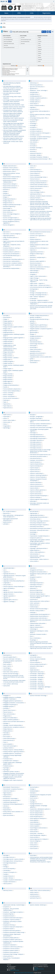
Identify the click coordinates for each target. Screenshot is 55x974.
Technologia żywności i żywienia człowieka (14, 859)
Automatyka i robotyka (36, 155)
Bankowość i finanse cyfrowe (10, 167)
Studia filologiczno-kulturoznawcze (39, 827)
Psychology (6, 769)
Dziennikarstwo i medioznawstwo (12, 261)
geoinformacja (34, 330)
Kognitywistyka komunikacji (37, 515)
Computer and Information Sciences (39, 186)
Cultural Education (35, 190)
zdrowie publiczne (8, 956)
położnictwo (6, 734)
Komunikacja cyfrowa (36, 519)
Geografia (33, 323)
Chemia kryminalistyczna (36, 171)
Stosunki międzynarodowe (37, 812)
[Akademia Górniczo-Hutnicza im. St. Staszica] (14, 68)
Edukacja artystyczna (35, 239)
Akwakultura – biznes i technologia (39, 90)
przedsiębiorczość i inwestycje (11, 760)
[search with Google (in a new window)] (48, 32)
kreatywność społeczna (36, 537)
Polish (39, 55)
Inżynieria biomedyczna (36, 466)
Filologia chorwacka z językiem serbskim (13, 326)
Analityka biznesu (35, 94)
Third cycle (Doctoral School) (9, 47)
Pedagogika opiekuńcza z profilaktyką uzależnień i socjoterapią (12, 698)
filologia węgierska (8, 381)
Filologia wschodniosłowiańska (11, 385)
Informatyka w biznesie (36, 447)
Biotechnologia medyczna (10, 210)
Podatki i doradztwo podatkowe (11, 719)
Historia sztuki (7, 422)
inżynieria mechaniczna (36, 484)
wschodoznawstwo (35, 896)
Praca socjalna (7, 736)
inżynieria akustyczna (36, 462)
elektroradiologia (34, 270)
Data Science (7, 232)
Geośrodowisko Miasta (36, 342)
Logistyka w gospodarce (9, 596)
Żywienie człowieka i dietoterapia (38, 905)
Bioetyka (6, 191)
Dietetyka (6, 239)
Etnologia (33, 291)
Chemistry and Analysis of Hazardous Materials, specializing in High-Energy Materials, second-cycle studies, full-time (40, 203)
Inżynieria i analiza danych (37, 473)
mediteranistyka (34, 606)
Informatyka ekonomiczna (37, 434)
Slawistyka (33, 792)
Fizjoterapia (6, 400)
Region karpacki (7, 792)
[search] (27, 32)
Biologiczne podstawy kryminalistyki (12, 204)
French (39, 45)
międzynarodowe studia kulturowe (39, 618)
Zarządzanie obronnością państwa (12, 930)
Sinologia (33, 789)
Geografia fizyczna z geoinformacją (39, 325)
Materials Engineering (36, 586)
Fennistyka (6, 315)
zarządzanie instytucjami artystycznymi (13, 926)
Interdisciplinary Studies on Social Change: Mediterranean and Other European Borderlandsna (40, 451)
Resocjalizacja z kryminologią (10, 798)
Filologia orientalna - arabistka (11, 357)
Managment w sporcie (36, 577)
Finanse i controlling (8, 392)
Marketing (33, 579)
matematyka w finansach (36, 584)
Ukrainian (40, 59)
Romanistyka (7, 808)
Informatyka (34, 432)
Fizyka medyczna (8, 406)
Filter (44, 32)
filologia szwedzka (8, 377)
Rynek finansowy (8, 813)
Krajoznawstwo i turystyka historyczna (40, 536)
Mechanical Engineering (36, 590)
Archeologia (34, 125)
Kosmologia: (33, 534)
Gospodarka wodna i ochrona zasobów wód (41, 357)
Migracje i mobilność (35, 625)
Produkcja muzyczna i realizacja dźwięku (13, 749)
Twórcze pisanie (7, 883)
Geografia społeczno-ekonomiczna (39, 326)
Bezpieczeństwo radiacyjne (10, 184)
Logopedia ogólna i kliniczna (10, 599)
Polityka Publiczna (8, 729)
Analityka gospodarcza (36, 96)
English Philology (34, 278)
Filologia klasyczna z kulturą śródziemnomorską (10, 349)
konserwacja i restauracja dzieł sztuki (39, 530)
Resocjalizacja (7, 796)
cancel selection (48, 17)
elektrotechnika (34, 272)
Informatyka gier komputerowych (38, 438)
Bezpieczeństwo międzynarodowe (12, 176)
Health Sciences (7, 414)
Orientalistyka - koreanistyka (37, 685)
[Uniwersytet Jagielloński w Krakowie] (14, 74)
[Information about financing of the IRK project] (10, 1)
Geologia (33, 334)
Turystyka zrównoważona (10, 881)
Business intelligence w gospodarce (12, 219)
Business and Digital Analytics (11, 217)
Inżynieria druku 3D (35, 469)
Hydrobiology (7, 427)
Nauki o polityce (7, 664)
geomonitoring (34, 340)
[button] (1, 1)
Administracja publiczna (36, 84)
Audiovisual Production (36, 153)
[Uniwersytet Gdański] (14, 72)
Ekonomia (33, 259)
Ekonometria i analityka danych (38, 257)
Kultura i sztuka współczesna (37, 552)
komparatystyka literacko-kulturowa (39, 517)
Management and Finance (37, 570)
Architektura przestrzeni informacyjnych (40, 133)
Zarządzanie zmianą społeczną (11, 952)
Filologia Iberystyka (8, 341)
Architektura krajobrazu (36, 131)
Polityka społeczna (8, 731)
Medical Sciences (35, 605)
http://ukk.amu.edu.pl (15, 970)
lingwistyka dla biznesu (9, 573)
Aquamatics (33, 121)
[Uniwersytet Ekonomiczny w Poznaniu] (14, 71)
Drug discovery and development (11, 253)
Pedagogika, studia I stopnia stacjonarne (13, 780)
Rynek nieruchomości (9, 815)
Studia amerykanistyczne (36, 816)
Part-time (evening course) (26, 39)
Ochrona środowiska (36, 662)
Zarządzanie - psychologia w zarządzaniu (13, 912)
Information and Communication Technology (41, 427)
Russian (39, 57)
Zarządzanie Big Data (9, 914)
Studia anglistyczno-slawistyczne (38, 818)
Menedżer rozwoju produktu (37, 610)
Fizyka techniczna (8, 407)
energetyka (33, 274)
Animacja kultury (34, 109)
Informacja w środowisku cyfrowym (39, 425)
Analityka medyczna (35, 100)
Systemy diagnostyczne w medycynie (39, 839)
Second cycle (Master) (8, 41)
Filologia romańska (8, 363)
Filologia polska (7, 359)
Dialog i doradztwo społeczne (11, 237)
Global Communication (36, 349)
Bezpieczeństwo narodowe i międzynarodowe (10, 181)
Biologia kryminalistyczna (10, 199)
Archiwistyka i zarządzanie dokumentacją (40, 136)
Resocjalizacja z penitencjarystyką (12, 800)
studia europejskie (35, 826)
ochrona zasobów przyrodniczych (38, 664)
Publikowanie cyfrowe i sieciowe (11, 771)
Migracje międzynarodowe (37, 627)
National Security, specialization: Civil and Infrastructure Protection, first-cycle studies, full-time (13, 677)
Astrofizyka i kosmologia (36, 147)
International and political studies (39, 456)
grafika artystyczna (35, 360)
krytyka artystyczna (35, 550)
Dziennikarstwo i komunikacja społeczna (13, 259)
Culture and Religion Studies (37, 192)
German (39, 53)
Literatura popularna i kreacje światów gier (14, 586)
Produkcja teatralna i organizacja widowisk (14, 751)
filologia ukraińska (8, 379)
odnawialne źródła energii (37, 666)
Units (31, 13)
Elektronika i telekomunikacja (37, 268)
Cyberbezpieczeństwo (36, 194)
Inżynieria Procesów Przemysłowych (39, 495)
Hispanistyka (7, 416)
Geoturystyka (34, 345)
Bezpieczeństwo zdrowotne (10, 187)
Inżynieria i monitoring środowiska (39, 475)
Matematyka (34, 581)
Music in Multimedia (35, 638)
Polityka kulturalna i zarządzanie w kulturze (14, 727)
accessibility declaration (39, 968)
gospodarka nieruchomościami (38, 353)
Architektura (33, 127)
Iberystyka (33, 414)
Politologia (6, 723)
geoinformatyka (34, 332)
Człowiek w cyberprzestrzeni (37, 199)
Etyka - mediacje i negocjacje (37, 296)
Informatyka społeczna (36, 442)
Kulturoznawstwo (35, 554)
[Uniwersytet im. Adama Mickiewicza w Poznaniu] (14, 73)
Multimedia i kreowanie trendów (38, 634)
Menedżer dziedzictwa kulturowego (39, 608)
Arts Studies (33, 145)
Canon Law (33, 165)
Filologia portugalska (8, 361)
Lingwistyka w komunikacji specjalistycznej (14, 581)
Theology (6, 866)
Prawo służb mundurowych (10, 746)
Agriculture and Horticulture (37, 86)
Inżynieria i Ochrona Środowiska (38, 477)
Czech (39, 43)
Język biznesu (7, 513)
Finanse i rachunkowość (10, 396)
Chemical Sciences (35, 179)
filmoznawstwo (7, 317)
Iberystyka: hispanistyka (36, 418)
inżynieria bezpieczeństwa (37, 464)
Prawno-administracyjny (9, 738)
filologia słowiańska (8, 375)
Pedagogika (7, 695)
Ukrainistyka (33, 855)
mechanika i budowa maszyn (37, 594)
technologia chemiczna (9, 857)
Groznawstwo (34, 362)
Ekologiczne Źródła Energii (37, 253)
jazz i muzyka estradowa (9, 511)
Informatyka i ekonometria (37, 440)
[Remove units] (27, 70)
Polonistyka (6, 732)
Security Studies (34, 787)
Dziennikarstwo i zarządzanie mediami (13, 263)
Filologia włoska (8, 383)
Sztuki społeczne (34, 846)
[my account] (53, 1)
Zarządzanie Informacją (9, 925)
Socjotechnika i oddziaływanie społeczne (40, 809)
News (6, 13)
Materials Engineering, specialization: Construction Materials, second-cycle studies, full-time (41, 643)
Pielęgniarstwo (7, 716)
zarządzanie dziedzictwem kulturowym (13, 917)
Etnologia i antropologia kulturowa (39, 292)
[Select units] (27, 68)
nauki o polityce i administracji (10, 684)
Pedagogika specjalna (9, 706)
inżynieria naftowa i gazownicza (38, 490)
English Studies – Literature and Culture (40, 285)
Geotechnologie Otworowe (37, 343)
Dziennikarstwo (7, 257)
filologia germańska (8, 332)
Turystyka (6, 874)
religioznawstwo (7, 794)
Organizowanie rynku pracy (37, 671)
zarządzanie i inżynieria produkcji (12, 919)
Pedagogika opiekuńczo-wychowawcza (13, 700)
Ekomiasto (33, 255)
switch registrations (39, 17)
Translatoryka (7, 870)
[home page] (1, 23)
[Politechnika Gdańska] (14, 70)
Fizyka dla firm (7, 404)
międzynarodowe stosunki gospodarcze (40, 614)
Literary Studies (8, 584)
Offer (19, 13)
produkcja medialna (8, 748)
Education (33, 237)
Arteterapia (33, 144)
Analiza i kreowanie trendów (37, 105)
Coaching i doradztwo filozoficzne (38, 182)
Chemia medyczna (35, 173)
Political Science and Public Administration (14, 721)
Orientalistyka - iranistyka (37, 681)
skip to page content (0, 0)
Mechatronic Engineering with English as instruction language (40, 596)
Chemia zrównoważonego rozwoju (39, 177)
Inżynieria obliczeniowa (36, 493)
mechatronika (34, 599)
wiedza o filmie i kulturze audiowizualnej (40, 890)
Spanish (39, 47)
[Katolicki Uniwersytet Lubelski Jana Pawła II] (14, 69)
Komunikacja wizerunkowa (37, 526)
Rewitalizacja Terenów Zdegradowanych (13, 804)
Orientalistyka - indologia (36, 679)
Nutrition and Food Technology (11, 673)
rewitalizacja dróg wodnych (10, 802)
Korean (39, 51)
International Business (36, 458)
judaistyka (6, 524)
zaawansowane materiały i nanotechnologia (14, 905)
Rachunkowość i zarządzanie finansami (13, 789)
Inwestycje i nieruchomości (37, 460)
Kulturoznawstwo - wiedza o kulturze (39, 559)
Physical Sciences (8, 712)
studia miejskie (34, 829)
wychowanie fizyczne (35, 898)
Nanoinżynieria (7, 655)
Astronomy (33, 151)
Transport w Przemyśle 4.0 (10, 872)
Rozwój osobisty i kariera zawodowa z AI (13, 811)
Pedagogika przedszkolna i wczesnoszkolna (14, 702)
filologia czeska (7, 328)
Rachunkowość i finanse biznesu (11, 787)
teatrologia (6, 855)
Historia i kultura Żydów (9, 420)
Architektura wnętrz (35, 135)
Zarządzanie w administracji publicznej (13, 946)
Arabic (39, 39)
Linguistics (6, 571)
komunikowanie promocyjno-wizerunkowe (40, 528)
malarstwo (33, 568)
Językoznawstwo (7, 522)
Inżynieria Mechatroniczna (37, 486)
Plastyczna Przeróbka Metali (10, 717)
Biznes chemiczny (8, 212)
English (39, 37)
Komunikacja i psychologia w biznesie (39, 521)
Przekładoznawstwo (8, 766)
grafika (32, 358)
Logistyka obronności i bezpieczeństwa (13, 592)
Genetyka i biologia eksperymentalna (39, 315)
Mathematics (34, 588)
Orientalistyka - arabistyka (37, 675)
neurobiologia (7, 668)
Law (4, 570)
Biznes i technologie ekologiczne (11, 214)
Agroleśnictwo (34, 88)
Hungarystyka (7, 426)
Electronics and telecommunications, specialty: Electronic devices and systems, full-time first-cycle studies (41, 307)
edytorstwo (33, 250)
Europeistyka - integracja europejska (39, 300)
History (5, 424)
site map (36, 967)
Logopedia (6, 597)
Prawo (5, 742)
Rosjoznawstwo (7, 809)
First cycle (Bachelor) (7, 37)
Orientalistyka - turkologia (37, 688)
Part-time (23, 43)
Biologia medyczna (8, 200)
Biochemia (6, 189)
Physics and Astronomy (9, 714)
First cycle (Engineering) (8, 39)
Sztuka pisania (34, 844)
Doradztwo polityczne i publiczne (11, 251)
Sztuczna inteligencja (36, 841)
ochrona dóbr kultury (36, 657)
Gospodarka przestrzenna (37, 355)
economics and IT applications (38, 235)
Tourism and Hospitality (9, 868)
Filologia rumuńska (8, 374)
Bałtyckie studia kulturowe (10, 165)
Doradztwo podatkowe (9, 250)
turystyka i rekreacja (9, 878)
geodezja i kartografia (36, 317)
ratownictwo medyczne (9, 791)
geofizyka (33, 321)
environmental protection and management (41, 287)
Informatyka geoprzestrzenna (37, 436)
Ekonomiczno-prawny (36, 263)
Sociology (33, 800)
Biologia (6, 197)
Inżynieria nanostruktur (36, 491)
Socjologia (33, 802)
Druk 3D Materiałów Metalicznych (12, 255)
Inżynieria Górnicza (35, 471)
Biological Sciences (8, 202)
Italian (39, 61)
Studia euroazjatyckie (36, 824)
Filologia (6, 319)
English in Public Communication (38, 276)
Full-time (22, 37)
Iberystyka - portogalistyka (37, 416)
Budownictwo (7, 216)
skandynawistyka (34, 791)
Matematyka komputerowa (37, 582)
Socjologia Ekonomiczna (36, 803)
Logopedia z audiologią (9, 601)
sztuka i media (34, 843)
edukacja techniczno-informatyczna (39, 248)
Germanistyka (34, 347)
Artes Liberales (34, 142)
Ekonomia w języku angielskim (38, 261)
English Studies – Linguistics (37, 283)
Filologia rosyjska (8, 368)
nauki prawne (6, 685)
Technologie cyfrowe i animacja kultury (13, 861)
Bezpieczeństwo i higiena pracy (11, 169)
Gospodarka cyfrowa (35, 351)
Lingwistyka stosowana (9, 579)
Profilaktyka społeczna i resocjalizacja (12, 753)
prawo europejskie (8, 744)
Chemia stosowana (35, 175)
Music (32, 636)
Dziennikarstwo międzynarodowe (11, 268)
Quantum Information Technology (39, 695)
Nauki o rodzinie (8, 666)
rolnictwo (6, 806)
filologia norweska (8, 354)
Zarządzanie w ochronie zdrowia (11, 948)
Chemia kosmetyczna (35, 169)
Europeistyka (34, 298)
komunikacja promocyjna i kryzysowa (39, 524)
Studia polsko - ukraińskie (37, 833)
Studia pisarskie (34, 831)
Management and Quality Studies (38, 571)
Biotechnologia (7, 208)
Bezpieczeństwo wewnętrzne (11, 185)
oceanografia (34, 655)
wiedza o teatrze (34, 892)
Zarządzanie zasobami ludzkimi (11, 950)
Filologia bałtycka (8, 323)
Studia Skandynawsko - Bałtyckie (38, 835)
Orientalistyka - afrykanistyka (37, 673)
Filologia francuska (8, 330)
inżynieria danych (35, 467)
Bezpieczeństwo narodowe (10, 178)
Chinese (39, 41)
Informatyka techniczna (36, 446)
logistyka (6, 590)
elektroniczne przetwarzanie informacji (40, 267)
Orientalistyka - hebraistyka (37, 677)
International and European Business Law (40, 454)
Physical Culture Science (9, 710)
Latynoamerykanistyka (9, 568)
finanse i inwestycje (8, 394)
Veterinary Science (8, 890)
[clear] (50, 32)
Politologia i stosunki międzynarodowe (13, 725)
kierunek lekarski (34, 511)
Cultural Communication (36, 188)
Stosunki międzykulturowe (37, 811)
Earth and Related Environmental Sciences (41, 232)
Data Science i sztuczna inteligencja (12, 233)
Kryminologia (34, 546)
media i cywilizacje (35, 603)
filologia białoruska (8, 325)
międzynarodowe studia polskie (38, 623)
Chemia (33, 167)
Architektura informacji (36, 129)
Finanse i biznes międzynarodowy (12, 390)
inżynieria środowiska (36, 497)
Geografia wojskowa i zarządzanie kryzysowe (41, 328)
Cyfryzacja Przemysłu (35, 197)
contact (35, 970)
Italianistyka (33, 501)
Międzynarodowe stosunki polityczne (39, 616)
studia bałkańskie (35, 822)
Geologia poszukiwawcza (36, 336)
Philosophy (6, 708)
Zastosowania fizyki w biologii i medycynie (14, 954)
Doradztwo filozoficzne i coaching (11, 248)
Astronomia (33, 149)
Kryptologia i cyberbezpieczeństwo (39, 548)
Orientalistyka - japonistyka (37, 683)
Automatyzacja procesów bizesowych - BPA (41, 159)
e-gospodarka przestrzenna (37, 251)
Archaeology (33, 123)
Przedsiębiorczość (8, 758)
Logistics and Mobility (9, 588)
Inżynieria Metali (34, 488)
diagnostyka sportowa (9, 235)
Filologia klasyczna (8, 343)
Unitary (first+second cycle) (9, 43)
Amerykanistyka (34, 92)
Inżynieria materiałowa (36, 482)
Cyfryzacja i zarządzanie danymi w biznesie (41, 196)
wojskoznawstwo (34, 894)
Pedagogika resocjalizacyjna (10, 704)
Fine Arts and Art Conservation (11, 398)
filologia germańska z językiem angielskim (14, 337)
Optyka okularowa (35, 670)
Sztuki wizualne (34, 848)
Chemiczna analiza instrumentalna (39, 181)
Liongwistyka (7, 582)
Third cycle (6, 45)
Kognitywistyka (34, 513)
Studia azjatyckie (34, 820)
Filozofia (6, 387)
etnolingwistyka (34, 289)
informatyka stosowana (36, 444)
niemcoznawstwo (8, 670)
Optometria (33, 668)
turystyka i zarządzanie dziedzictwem (12, 879)
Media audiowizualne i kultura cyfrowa (40, 601)
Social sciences (34, 798)
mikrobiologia (34, 629)
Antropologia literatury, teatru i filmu (39, 118)
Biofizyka (6, 193)
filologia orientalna (8, 355)
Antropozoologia (34, 119)
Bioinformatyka (7, 195)
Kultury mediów (34, 561)
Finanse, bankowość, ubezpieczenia (12, 389)
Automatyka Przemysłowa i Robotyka (39, 157)
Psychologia (7, 767)
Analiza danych (34, 103)
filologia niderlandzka (9, 352)
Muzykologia (34, 640)
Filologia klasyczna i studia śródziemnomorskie (9, 346)
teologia (5, 864)
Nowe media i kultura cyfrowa (11, 671)
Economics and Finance (36, 233)
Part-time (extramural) (25, 41)
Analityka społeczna (35, 101)
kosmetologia (34, 532)
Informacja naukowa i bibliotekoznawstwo (40, 423)
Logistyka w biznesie (8, 594)
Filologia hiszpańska (8, 339)
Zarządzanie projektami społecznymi (12, 939)
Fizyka (5, 402)
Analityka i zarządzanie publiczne (38, 98)
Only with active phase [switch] (19, 32)
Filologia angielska (8, 321)
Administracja (34, 83)
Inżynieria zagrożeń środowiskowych (39, 499)
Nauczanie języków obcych (10, 657)
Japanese (40, 49)
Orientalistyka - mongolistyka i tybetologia (40, 686)
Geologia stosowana (35, 338)
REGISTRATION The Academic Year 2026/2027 (36, 7)
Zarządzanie (7, 906)
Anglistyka (33, 107)
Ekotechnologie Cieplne (36, 265)
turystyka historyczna (9, 876)
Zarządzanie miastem (9, 928)
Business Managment (9, 225)
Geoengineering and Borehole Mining (39, 319)
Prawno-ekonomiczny (9, 740)
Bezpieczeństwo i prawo (9, 171)
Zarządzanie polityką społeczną (11, 937)
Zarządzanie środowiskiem (10, 945)
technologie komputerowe (10, 863)
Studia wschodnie (35, 837)
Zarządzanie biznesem (9, 916)
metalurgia (33, 612)
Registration (46, 13)
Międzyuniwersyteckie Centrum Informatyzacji (24, 972)
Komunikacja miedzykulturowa (38, 522)
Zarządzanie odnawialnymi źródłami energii (14, 932)
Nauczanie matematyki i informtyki (12, 659)
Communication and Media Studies (39, 184)
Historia (6, 418)
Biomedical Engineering (9, 206)
